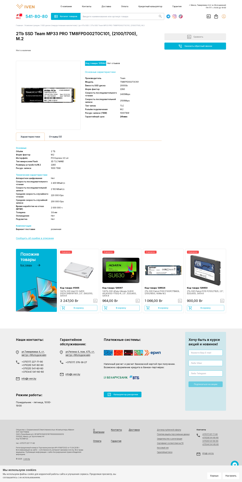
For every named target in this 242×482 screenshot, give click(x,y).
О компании (66, 6)
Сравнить (198, 37)
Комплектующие (32, 25)
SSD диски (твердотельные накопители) (59, 25)
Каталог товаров (68, 16)
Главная (19, 25)
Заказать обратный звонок (198, 46)
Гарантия (177, 6)
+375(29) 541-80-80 (32, 365)
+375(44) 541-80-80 (33, 371)
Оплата (124, 6)
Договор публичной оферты (169, 430)
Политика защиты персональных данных (173, 434)
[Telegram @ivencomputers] (235, 465)
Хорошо (214, 476)
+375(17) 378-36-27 (76, 362)
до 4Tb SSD (84, 25)
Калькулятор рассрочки (126, 394)
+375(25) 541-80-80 (32, 368)
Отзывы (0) (55, 136)
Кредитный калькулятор (150, 6)
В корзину (79, 308)
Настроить (230, 476)
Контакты (86, 6)
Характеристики (30, 136)
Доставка (106, 6)
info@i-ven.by (29, 378)
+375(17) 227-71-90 (32, 361)
